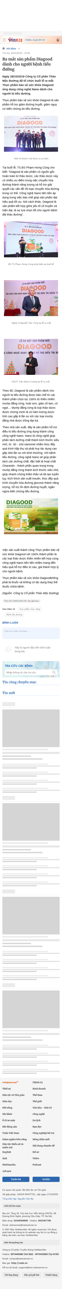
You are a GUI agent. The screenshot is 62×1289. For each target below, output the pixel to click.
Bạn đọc (37, 1126)
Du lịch (36, 1120)
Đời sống (7, 1107)
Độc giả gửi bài (31, 1275)
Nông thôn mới (41, 1139)
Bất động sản (9, 1126)
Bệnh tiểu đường (14, 614)
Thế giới (37, 1101)
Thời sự (6, 1088)
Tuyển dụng (51, 1275)
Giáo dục (7, 1101)
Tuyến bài (16, 1179)
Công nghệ (39, 1114)
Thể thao (37, 1095)
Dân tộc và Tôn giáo (13, 1095)
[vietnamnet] (15, 41)
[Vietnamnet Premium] (10, 1083)
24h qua (6, 1171)
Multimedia (9, 1164)
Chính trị (38, 1082)
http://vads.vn (19, 1262)
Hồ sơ (36, 1152)
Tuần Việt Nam (10, 1133)
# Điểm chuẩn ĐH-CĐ (35, 40)
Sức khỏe (11, 49)
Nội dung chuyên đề (44, 1145)
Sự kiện (46, 1179)
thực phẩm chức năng (30, 609)
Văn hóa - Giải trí (42, 1107)
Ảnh (4, 1158)
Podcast (37, 1164)
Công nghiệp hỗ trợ (43, 1133)
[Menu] (4, 40)
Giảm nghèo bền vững (14, 1139)
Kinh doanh (39, 1088)
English (6, 1152)
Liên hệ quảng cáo (13, 1242)
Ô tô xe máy (8, 1120)
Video (36, 1158)
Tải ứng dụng (11, 1275)
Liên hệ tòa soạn (12, 1206)
